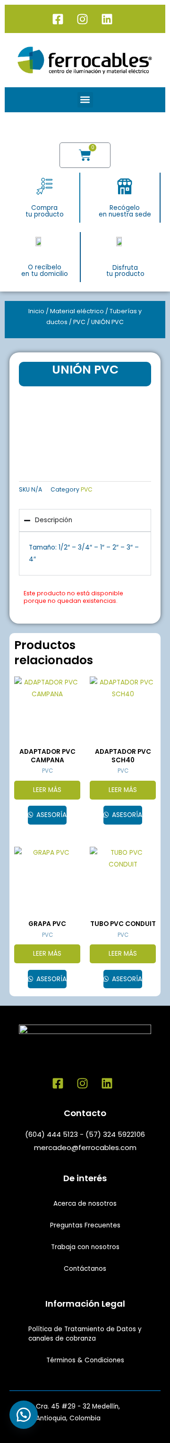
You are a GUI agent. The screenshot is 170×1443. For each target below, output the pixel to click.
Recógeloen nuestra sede (125, 211)
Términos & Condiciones (85, 1360)
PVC (79, 322)
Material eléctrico (77, 311)
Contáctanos (85, 1268)
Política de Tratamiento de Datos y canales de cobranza (85, 1334)
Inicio (36, 311)
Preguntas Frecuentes (85, 1225)
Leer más (47, 789)
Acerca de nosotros (85, 1203)
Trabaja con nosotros (85, 1247)
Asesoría (50, 814)
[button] (85, 100)
